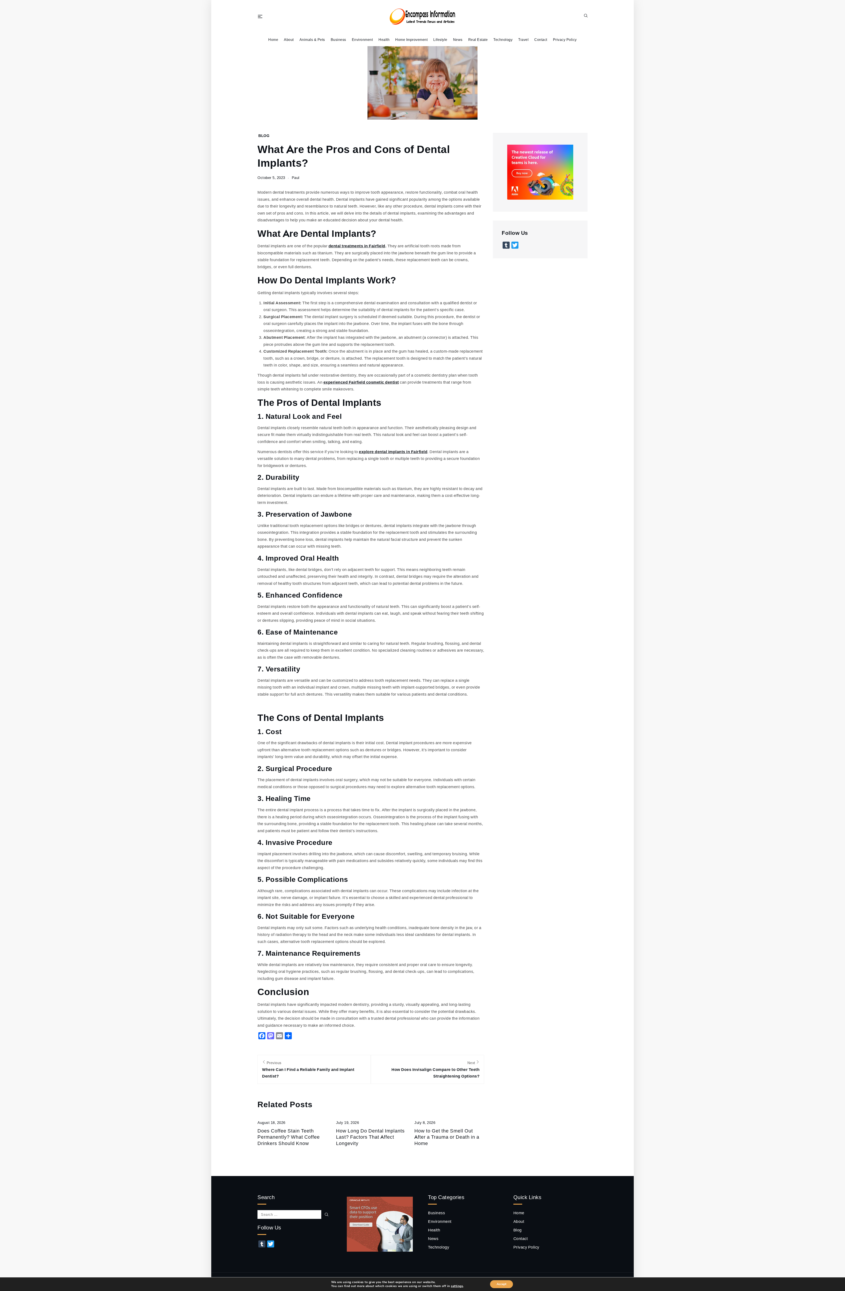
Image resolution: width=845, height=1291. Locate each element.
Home (273, 39)
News (458, 39)
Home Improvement (411, 39)
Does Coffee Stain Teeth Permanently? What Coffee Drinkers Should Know (288, 1136)
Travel (523, 39)
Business (338, 39)
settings (457, 1286)
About (289, 39)
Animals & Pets (312, 39)
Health (383, 39)
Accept (501, 1284)
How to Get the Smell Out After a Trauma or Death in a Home (446, 1136)
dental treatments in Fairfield (357, 245)
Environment (362, 39)
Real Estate (478, 39)
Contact (540, 39)
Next (435, 1069)
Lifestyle (440, 39)
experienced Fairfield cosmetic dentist (361, 382)
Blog (263, 135)
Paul (295, 177)
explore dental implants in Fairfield (393, 451)
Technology (503, 39)
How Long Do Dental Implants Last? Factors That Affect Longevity (370, 1136)
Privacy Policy (565, 39)
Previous (308, 1069)
